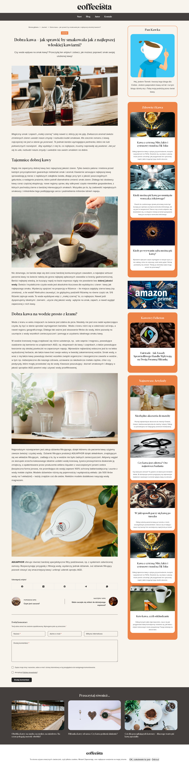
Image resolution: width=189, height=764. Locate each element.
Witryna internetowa (94, 633)
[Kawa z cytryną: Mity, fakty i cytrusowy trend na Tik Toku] (152, 137)
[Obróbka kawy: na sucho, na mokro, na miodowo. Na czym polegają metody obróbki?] (38, 715)
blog (88, 17)
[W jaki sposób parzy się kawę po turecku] (152, 506)
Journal (64, 33)
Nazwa (16, 633)
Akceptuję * (26, 672)
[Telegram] (86, 586)
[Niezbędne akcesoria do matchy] (152, 407)
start (79, 17)
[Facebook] (22, 586)
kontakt (108, 17)
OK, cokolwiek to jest (139, 759)
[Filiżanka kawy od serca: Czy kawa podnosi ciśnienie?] (94, 715)
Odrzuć (155, 759)
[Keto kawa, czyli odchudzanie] (152, 609)
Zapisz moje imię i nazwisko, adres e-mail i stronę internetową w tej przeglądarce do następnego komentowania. (55, 667)
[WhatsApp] (107, 586)
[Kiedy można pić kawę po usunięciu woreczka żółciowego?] (152, 191)
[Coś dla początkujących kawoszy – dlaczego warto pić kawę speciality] (151, 715)
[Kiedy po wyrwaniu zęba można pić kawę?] (152, 245)
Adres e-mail (55, 633)
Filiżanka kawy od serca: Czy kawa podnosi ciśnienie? (93, 734)
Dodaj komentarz (21, 643)
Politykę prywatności (29, 672)
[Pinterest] (64, 586)
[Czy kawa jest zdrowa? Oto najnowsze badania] (152, 456)
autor (97, 17)
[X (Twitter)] (43, 586)
